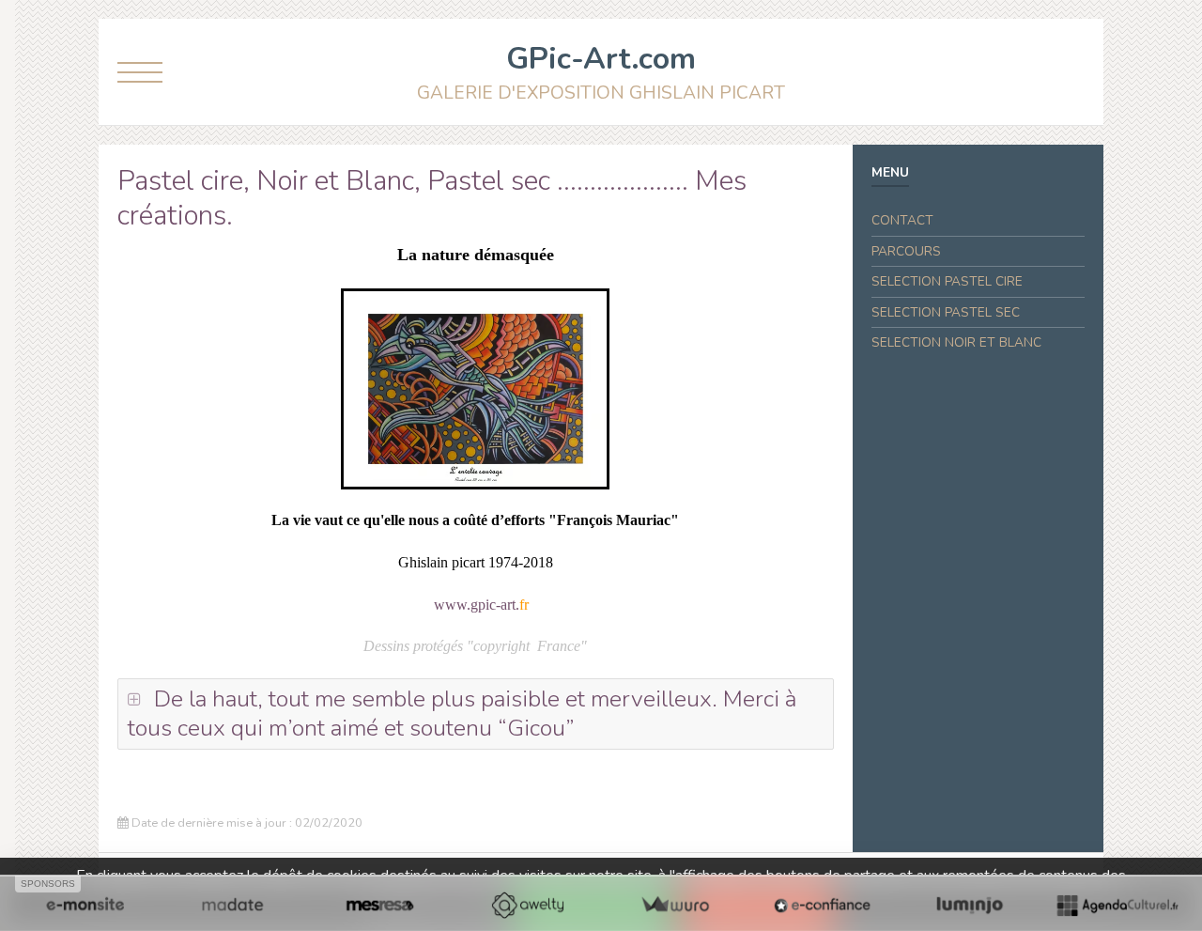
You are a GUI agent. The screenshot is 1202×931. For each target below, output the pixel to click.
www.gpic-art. (476, 605)
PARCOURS (906, 251)
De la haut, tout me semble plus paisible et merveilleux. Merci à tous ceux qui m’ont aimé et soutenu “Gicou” (462, 713)
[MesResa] (380, 905)
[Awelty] (527, 905)
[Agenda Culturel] (1117, 905)
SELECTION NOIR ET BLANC (956, 342)
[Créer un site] (85, 905)
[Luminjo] (969, 905)
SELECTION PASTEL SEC (945, 312)
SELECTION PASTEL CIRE (947, 281)
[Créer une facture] (675, 905)
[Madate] (232, 905)
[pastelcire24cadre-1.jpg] (475, 388)
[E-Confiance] (822, 905)
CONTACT (902, 220)
